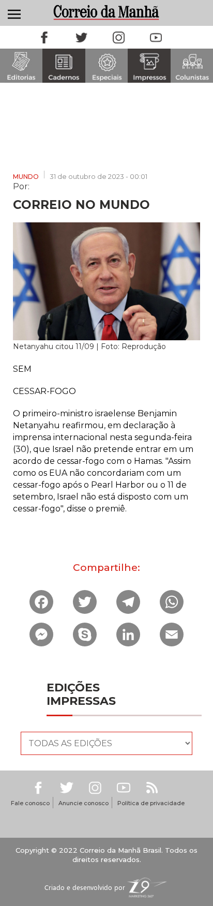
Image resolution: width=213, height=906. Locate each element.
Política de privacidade (151, 803)
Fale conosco (30, 803)
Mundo (26, 176)
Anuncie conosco (83, 803)
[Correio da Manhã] (106, 12)
